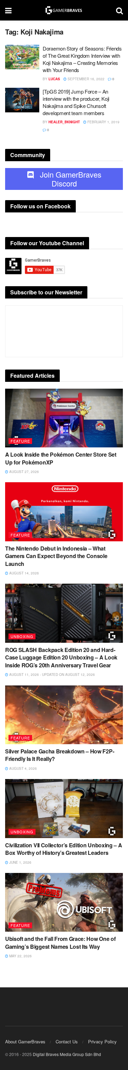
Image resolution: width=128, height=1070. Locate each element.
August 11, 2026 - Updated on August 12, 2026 (51, 674)
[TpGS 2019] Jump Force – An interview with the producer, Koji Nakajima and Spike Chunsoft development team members (76, 102)
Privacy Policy (102, 1041)
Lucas (54, 79)
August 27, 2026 (23, 471)
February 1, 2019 (102, 122)
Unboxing (22, 636)
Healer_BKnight (64, 122)
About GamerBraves (25, 1041)
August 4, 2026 (22, 768)
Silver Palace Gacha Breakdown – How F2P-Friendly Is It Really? (59, 755)
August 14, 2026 (23, 573)
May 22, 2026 (20, 956)
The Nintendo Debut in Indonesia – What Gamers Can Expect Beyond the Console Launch (56, 556)
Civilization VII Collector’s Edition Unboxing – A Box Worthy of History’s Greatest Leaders (63, 849)
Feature (20, 441)
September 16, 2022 (85, 79)
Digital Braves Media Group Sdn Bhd (67, 1054)
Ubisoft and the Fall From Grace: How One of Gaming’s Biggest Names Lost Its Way (60, 942)
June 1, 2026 (19, 862)
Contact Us (67, 1041)
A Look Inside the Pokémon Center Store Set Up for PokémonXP (60, 458)
